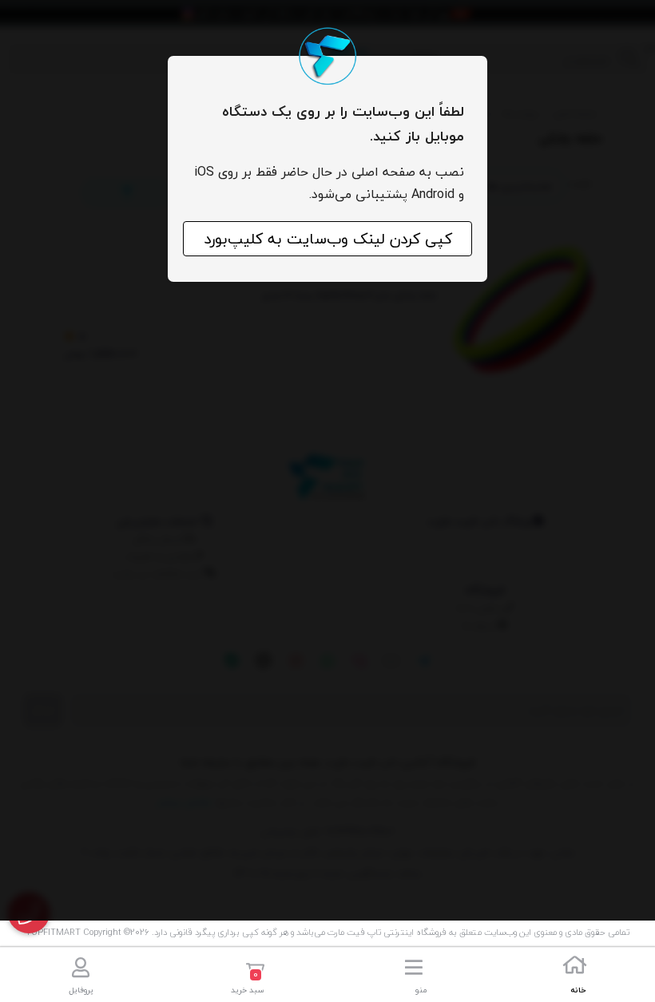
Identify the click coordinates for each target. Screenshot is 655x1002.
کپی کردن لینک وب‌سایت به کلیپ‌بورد (328, 238)
